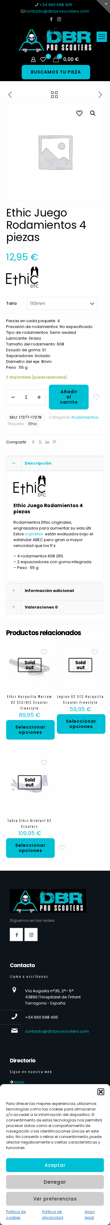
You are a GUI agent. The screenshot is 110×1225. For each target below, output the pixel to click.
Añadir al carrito (69, 397)
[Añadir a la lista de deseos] (46, 658)
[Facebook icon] (51, 19)
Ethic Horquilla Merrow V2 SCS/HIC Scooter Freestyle (29, 702)
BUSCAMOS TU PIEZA (56, 72)
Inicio (18, 1082)
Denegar (55, 1182)
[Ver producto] (46, 649)
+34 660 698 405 (55, 5)
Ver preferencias (55, 1199)
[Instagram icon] (59, 19)
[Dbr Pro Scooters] (55, 40)
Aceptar (55, 1165)
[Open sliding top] (103, 7)
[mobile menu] (102, 37)
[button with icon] (16, 934)
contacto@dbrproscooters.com (57, 11)
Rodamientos (85, 417)
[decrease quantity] (13, 397)
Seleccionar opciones (30, 729)
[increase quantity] (39, 397)
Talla (11, 303)
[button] (101, 1092)
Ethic (32, 423)
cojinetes (34, 534)
